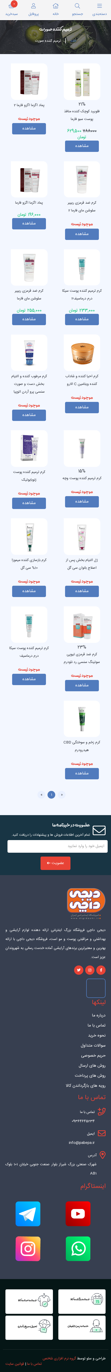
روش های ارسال (92, 1066)
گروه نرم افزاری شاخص (59, 1359)
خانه (73, 41)
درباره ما (99, 1016)
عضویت (58, 863)
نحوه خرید (97, 1036)
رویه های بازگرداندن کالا (86, 1086)
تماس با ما (97, 1026)
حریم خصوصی (93, 1056)
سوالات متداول (93, 1046)
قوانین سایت (14, 1364)
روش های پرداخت (90, 1076)
